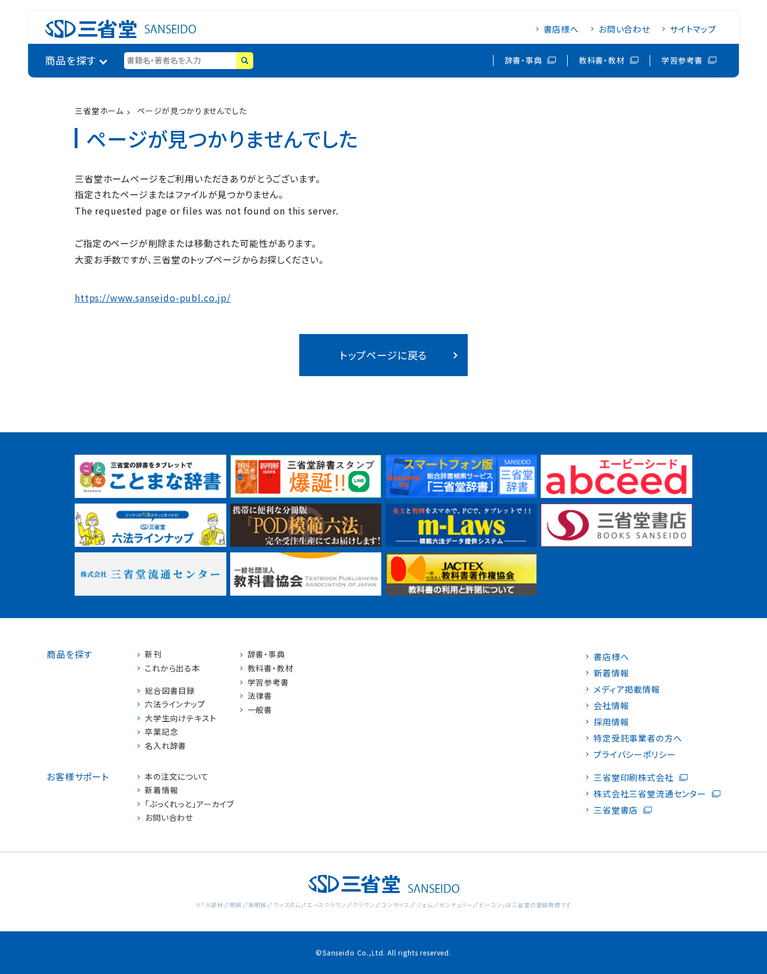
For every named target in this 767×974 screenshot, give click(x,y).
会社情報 (611, 705)
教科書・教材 (602, 60)
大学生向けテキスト (181, 718)
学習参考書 (682, 60)
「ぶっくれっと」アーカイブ (189, 804)
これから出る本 (172, 668)
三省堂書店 (615, 810)
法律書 (260, 696)
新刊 (153, 654)
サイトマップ (693, 29)
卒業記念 (161, 731)
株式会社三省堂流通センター (649, 793)
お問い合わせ (624, 29)
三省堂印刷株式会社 (633, 777)
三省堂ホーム (99, 110)
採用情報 (611, 722)
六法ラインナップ (175, 704)
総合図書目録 (170, 690)
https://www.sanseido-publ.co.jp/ (153, 297)
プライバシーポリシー (634, 754)
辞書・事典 (523, 60)
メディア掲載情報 (626, 689)
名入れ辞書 (165, 745)
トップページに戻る (384, 354)
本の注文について (177, 776)
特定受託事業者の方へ (637, 738)
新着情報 (161, 790)
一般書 (260, 710)
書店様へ (561, 29)
